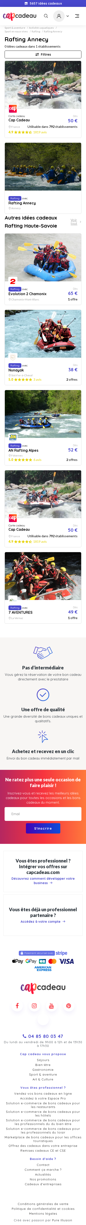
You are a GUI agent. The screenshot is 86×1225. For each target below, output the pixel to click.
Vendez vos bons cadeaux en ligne (43, 1093)
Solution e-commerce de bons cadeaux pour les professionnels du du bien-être (43, 1122)
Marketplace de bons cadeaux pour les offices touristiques (43, 1139)
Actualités (43, 1174)
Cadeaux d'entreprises (43, 1184)
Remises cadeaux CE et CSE (43, 1150)
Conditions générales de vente (43, 1204)
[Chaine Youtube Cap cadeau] (51, 1005)
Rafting (36, 31)
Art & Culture (43, 1079)
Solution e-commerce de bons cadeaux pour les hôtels (43, 1113)
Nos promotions (43, 1179)
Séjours (43, 1060)
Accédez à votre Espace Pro (43, 1098)
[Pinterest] (69, 1005)
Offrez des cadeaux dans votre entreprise (43, 1146)
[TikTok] (43, 1019)
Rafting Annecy (53, 31)
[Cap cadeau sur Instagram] (34, 1005)
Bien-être (43, 1065)
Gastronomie (43, 1069)
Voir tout (74, 221)
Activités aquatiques (41, 27)
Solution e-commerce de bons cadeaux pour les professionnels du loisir (43, 1130)
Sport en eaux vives (16, 31)
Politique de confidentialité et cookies (43, 1209)
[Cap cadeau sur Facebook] (17, 1005)
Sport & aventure (15, 27)
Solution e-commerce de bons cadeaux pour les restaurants (43, 1105)
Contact (43, 1165)
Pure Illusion (62, 1220)
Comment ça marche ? (43, 1169)
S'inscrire (43, 828)
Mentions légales (43, 1213)
